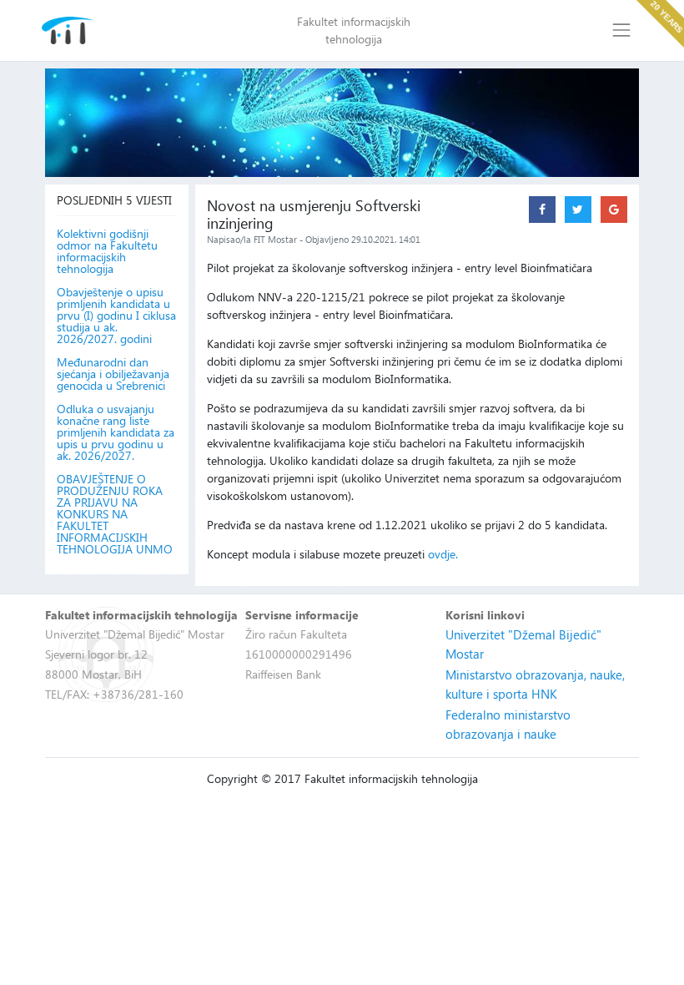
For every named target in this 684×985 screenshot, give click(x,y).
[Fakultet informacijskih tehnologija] (68, 30)
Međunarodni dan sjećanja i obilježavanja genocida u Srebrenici (113, 373)
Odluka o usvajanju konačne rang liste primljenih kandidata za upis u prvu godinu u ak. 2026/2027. (115, 432)
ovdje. (443, 554)
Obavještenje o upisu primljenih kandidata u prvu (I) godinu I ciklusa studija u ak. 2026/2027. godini (116, 315)
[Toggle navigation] (621, 30)
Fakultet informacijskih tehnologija (353, 30)
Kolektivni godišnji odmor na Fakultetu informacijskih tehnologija (107, 251)
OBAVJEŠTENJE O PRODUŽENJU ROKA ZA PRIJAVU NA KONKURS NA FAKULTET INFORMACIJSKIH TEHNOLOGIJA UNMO (115, 514)
